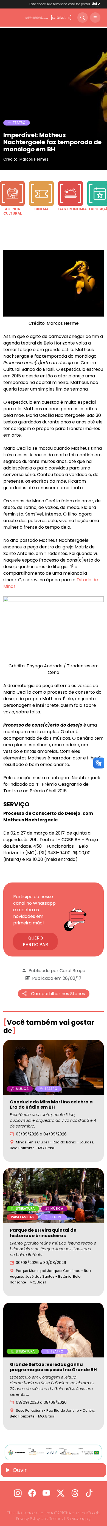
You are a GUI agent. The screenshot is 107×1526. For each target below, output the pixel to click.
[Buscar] (82, 17)
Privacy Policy (28, 1518)
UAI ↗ (96, 4)
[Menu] (95, 17)
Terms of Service (64, 1518)
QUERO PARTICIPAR (35, 941)
